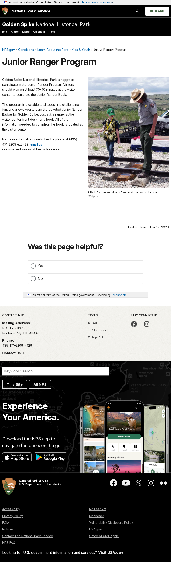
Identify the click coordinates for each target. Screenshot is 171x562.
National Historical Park (46, 24)
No (40, 278)
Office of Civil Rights (104, 536)
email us (36, 144)
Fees (52, 31)
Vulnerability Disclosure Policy (111, 522)
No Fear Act (97, 509)
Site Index (98, 330)
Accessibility (11, 509)
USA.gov (95, 529)
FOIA (5, 522)
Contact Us (12, 353)
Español (97, 337)
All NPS (40, 384)
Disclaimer (96, 516)
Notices (7, 529)
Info (4, 31)
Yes (41, 265)
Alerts (15, 31)
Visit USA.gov (110, 552)
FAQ (94, 323)
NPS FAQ (8, 542)
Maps (26, 31)
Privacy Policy (12, 516)
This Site (15, 384)
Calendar (39, 31)
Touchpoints (118, 295)
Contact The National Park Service (27, 536)
